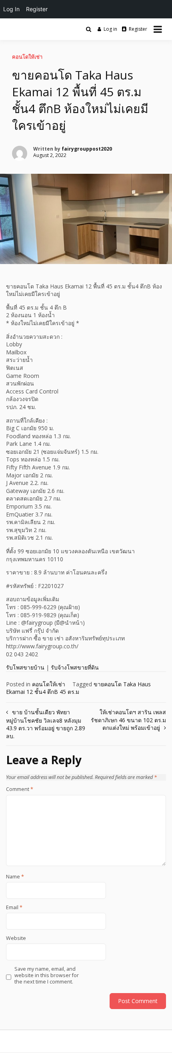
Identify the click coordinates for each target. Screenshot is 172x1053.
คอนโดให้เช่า (27, 56)
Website (16, 938)
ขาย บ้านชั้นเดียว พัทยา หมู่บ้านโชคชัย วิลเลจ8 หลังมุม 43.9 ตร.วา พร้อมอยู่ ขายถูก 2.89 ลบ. (45, 724)
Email (14, 907)
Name (15, 877)
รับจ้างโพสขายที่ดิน (75, 667)
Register (138, 29)
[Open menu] (158, 29)
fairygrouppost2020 (87, 148)
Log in (110, 29)
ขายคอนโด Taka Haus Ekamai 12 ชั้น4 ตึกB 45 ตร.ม (78, 688)
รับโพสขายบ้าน (25, 667)
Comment (19, 789)
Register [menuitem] (37, 9)
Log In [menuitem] (11, 9)
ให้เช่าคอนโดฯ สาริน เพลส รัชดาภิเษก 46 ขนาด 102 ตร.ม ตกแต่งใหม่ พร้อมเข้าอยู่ (128, 719)
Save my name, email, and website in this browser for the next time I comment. (46, 975)
